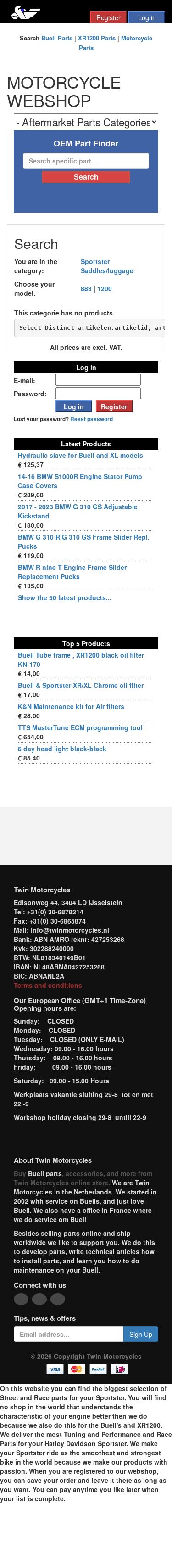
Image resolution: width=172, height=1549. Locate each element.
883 (86, 288)
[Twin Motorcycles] (25, 11)
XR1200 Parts (97, 38)
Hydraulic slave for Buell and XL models (80, 455)
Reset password (91, 419)
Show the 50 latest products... (64, 597)
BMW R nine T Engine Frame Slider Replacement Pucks (72, 572)
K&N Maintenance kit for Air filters (71, 706)
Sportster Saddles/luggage (107, 266)
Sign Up (140, 1334)
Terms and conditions (48, 985)
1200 (104, 288)
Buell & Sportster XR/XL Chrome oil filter (81, 685)
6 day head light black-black (62, 748)
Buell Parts (56, 38)
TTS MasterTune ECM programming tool (80, 727)
